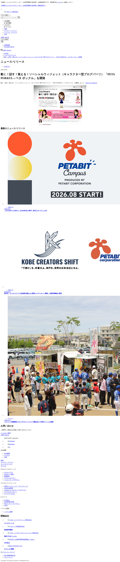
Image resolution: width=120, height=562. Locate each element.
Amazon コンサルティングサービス (15, 490)
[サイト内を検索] (18, 17)
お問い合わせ (5, 435)
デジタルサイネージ (10, 492)
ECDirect (6, 500)
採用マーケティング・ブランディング (16, 486)
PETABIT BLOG (9, 47)
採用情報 (7, 45)
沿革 (5, 457)
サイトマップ (8, 557)
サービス (7, 25)
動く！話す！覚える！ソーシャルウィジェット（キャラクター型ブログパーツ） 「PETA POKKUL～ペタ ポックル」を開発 (43, 57)
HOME (6, 53)
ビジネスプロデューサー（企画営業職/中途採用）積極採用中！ (23, 5)
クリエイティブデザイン (12, 480)
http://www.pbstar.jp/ (91, 83)
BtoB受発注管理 (9, 502)
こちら (59, 2)
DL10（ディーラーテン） (12, 503)
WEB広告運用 (8, 488)
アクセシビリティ (9, 478)
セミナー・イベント (10, 30)
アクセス (7, 455)
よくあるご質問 (6, 433)
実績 (5, 29)
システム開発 (8, 511)
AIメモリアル (8, 472)
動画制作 (7, 476)
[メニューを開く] (10, 15)
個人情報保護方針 (9, 555)
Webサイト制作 (9, 474)
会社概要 (7, 21)
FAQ (5, 34)
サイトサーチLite (9, 493)
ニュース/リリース (10, 55)
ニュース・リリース (10, 32)
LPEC (6, 505)
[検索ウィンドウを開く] (2, 41)
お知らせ (7, 66)
